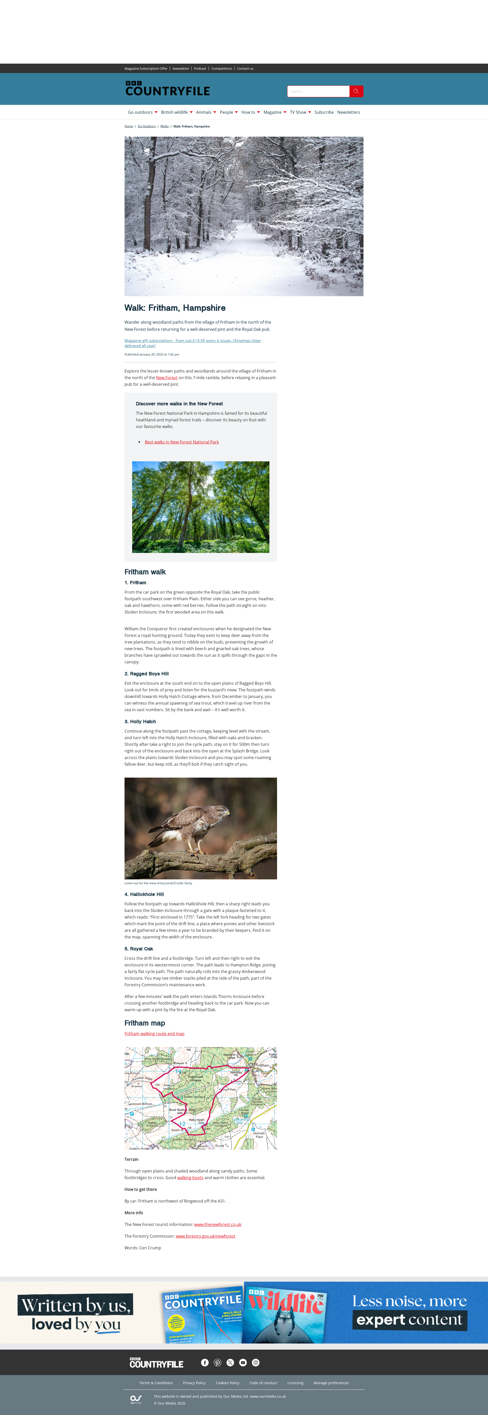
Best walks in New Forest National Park (182, 442)
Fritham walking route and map (155, 1033)
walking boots (190, 1177)
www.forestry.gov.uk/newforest (205, 1236)
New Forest (167, 377)
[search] (356, 91)
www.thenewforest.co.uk (217, 1224)
